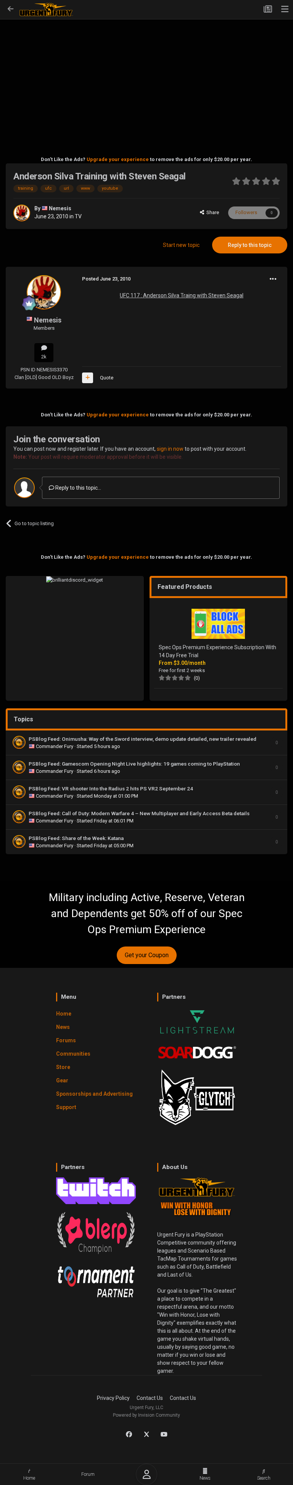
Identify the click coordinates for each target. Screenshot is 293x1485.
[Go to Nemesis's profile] (21, 213)
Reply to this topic (250, 245)
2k (44, 357)
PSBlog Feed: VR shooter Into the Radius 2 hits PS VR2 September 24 (111, 788)
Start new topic (181, 245)
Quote (106, 378)
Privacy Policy (113, 1398)
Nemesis (60, 208)
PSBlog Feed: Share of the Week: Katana (76, 838)
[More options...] (273, 279)
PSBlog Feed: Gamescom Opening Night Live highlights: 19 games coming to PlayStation (134, 764)
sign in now (170, 449)
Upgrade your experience (118, 159)
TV (78, 216)
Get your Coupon (147, 955)
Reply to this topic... (77, 488)
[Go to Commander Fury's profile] (19, 742)
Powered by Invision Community (146, 1415)
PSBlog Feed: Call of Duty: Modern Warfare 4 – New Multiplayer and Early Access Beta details (139, 813)
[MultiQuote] (87, 377)
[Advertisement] (146, 76)
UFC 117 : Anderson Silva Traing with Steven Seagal (181, 295)
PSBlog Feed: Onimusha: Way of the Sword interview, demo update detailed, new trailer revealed (142, 739)
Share (211, 212)
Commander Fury (55, 746)
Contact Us (150, 1398)
